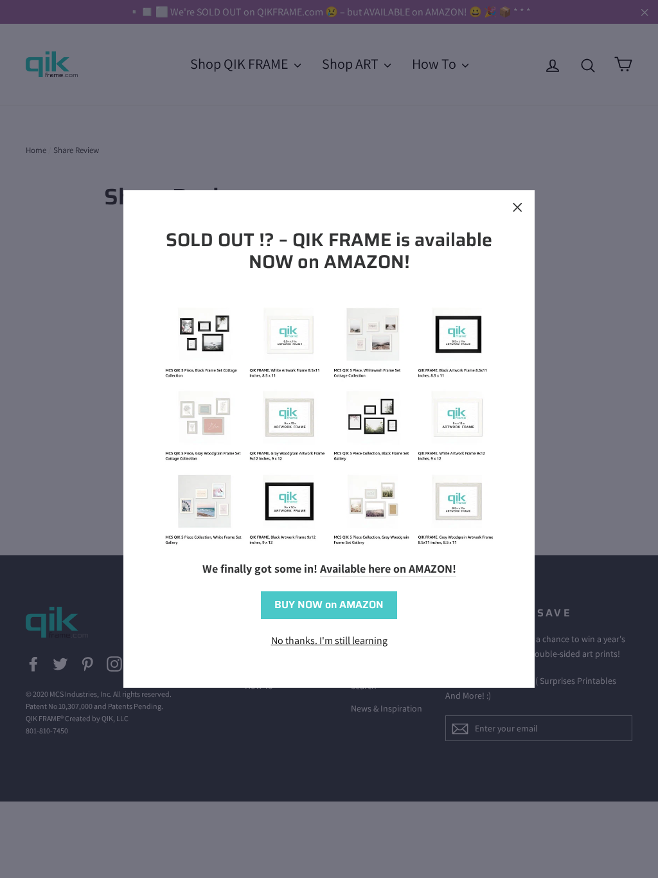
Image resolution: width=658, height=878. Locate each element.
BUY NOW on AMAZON (329, 604)
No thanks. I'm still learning (329, 640)
